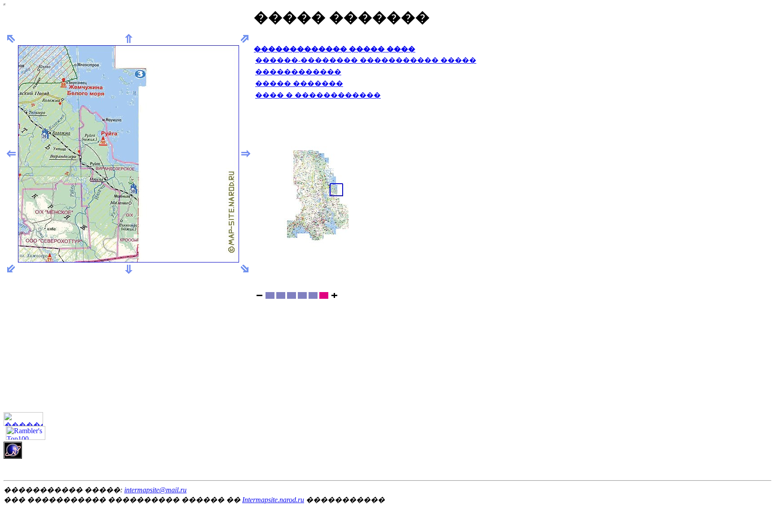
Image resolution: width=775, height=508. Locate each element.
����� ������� (299, 83)
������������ (298, 72)
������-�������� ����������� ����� (365, 60)
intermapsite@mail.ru (155, 490)
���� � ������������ (318, 95)
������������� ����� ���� (334, 49)
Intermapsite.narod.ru (273, 500)
